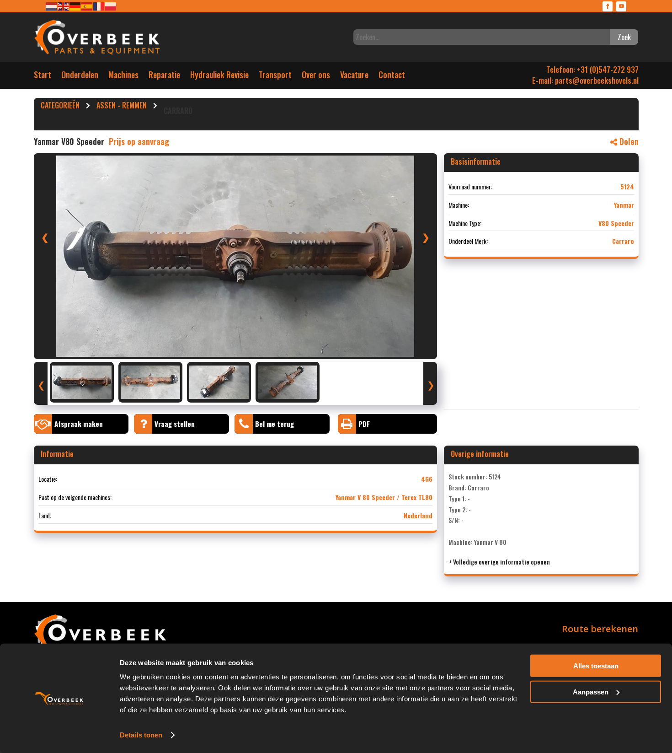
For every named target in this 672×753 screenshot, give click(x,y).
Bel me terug (274, 424)
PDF (364, 424)
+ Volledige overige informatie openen (499, 561)
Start (42, 76)
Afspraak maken (78, 424)
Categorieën (60, 106)
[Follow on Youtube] (621, 6)
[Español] (87, 5)
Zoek (624, 37)
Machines (123, 76)
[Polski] (111, 5)
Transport (275, 76)
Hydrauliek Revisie (219, 76)
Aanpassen (590, 691)
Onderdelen (79, 76)
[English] (63, 5)
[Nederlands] (52, 5)
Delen (628, 141)
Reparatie (164, 76)
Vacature (354, 76)
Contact (392, 76)
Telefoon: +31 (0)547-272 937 (592, 69)
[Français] (99, 5)
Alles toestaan (596, 666)
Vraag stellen (175, 424)
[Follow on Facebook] (608, 6)
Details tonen (141, 735)
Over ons (316, 76)
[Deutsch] (75, 5)
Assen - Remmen (121, 106)
